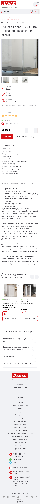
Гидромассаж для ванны (20, 439)
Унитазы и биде (20, 421)
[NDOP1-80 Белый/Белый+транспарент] (29, 290)
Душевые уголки (20, 427)
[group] (20, 57)
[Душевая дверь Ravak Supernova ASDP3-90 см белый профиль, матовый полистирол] (11, 290)
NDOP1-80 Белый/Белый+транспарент (27, 302)
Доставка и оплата (20, 388)
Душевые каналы (20, 442)
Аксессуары (20, 418)
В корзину (4, 313)
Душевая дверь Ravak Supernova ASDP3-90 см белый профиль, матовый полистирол (10, 304)
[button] (32, 277)
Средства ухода (20, 449)
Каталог (19, 402)
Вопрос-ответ (20, 391)
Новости (20, 384)
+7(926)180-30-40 (19, 456)
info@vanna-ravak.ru (20, 467)
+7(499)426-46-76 (19, 454)
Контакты (20, 397)
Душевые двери (20, 424)
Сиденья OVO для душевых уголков (20, 433)
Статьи (20, 394)
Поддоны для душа (20, 430)
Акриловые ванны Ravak (20, 405)
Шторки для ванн (20, 412)
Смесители (20, 409)
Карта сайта (20, 502)
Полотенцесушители (20, 436)
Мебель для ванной (20, 415)
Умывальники (20, 445)
